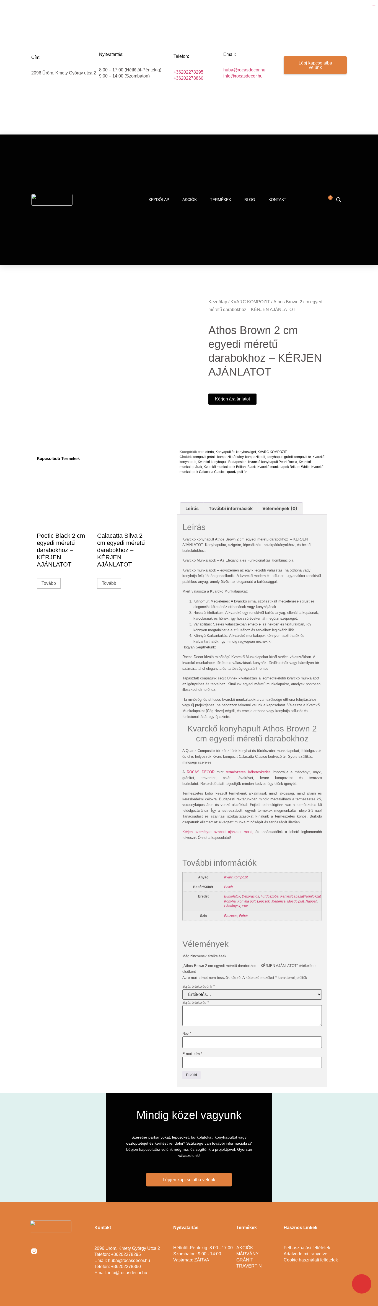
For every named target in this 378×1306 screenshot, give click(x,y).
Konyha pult (246, 901)
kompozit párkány (230, 457)
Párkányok (232, 906)
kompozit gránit (204, 457)
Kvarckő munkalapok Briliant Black (230, 467)
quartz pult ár (237, 472)
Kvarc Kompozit (236, 877)
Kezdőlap (217, 301)
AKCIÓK (189, 199)
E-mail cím (192, 1054)
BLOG (249, 199)
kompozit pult (255, 457)
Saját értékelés (195, 1002)
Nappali (311, 901)
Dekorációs (250, 896)
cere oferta (206, 452)
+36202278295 (188, 72)
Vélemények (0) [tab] (279, 508)
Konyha (230, 901)
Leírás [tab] (192, 508)
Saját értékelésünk (198, 986)
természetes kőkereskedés (249, 772)
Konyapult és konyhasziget (236, 452)
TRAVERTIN (249, 1266)
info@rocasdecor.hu (243, 76)
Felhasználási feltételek (307, 1247)
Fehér (243, 915)
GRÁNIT (244, 1260)
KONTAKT (277, 199)
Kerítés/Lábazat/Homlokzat (300, 896)
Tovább (49, 583)
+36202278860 (188, 78)
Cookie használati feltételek (311, 1260)
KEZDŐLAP (159, 199)
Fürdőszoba (270, 896)
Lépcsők (263, 901)
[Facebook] (46, 1251)
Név (186, 1033)
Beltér (228, 887)
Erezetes (230, 915)
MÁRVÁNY (247, 1253)
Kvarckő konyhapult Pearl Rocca (272, 462)
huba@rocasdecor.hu (244, 70)
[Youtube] (58, 1251)
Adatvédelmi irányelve (305, 1253)
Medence (278, 901)
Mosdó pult (295, 901)
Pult (245, 906)
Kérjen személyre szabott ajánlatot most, (217, 832)
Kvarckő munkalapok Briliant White (283, 467)
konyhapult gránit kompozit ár (289, 457)
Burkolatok (232, 896)
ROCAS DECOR (200, 772)
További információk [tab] (231, 508)
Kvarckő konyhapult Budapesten (222, 462)
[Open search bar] (338, 199)
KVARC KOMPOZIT (250, 301)
